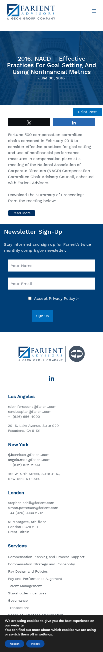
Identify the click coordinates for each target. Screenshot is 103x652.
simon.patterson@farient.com (33, 508)
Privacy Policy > (64, 298)
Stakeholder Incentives (27, 593)
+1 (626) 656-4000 (24, 417)
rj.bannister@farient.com (29, 455)
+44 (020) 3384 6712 (25, 513)
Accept (14, 644)
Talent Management (25, 586)
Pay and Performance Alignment (35, 579)
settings (45, 634)
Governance (18, 600)
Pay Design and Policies (28, 571)
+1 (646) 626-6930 (24, 465)
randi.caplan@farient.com (30, 412)
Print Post (87, 111)
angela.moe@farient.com (29, 460)
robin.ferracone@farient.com (32, 407)
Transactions (19, 608)
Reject (35, 644)
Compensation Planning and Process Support (46, 557)
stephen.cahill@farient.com (31, 503)
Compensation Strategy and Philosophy (41, 564)
